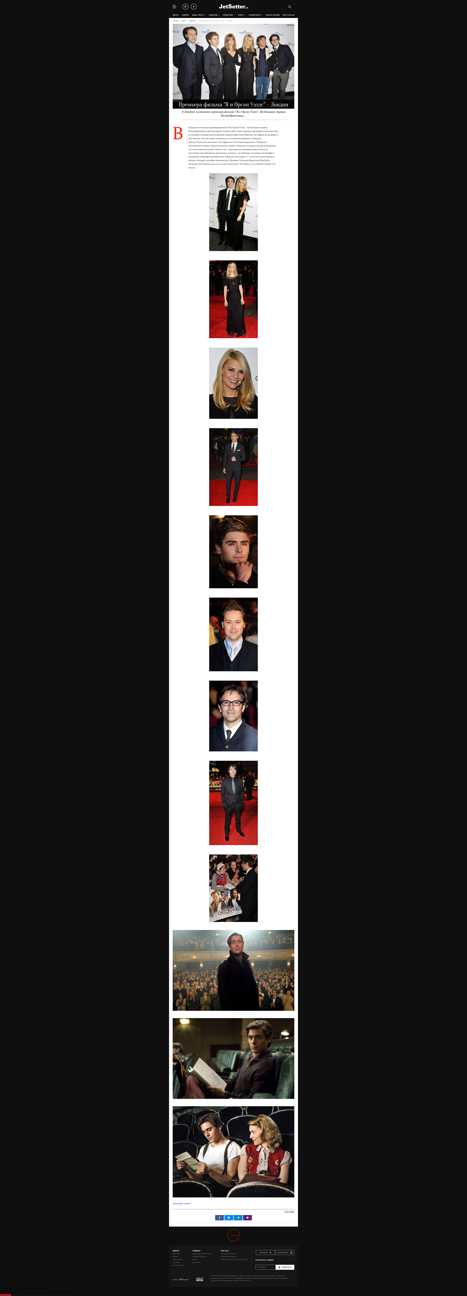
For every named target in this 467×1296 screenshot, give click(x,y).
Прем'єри (176, 1253)
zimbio (187, 1203)
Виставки (176, 1262)
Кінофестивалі (178, 1265)
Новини (196, 1251)
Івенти (176, 1251)
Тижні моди (177, 1259)
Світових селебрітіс (199, 1256)
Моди (194, 1259)
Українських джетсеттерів (202, 1253)
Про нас (225, 1251)
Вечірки (175, 1256)
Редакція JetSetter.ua (229, 1253)
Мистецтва (196, 1262)
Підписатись (287, 1267)
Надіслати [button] (5, 1295)
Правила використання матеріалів (234, 1259)
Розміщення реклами (229, 1256)
